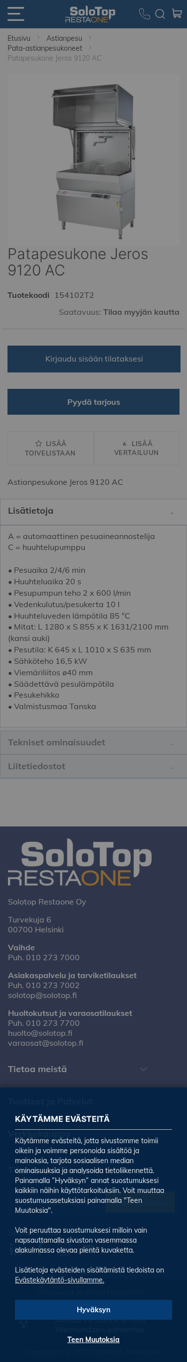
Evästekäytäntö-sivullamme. (59, 1279)
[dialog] (93, 681)
